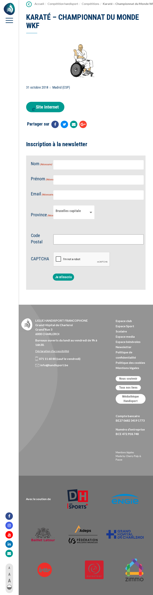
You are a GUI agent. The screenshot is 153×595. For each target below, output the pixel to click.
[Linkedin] (11, 544)
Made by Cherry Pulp (127, 456)
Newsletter (124, 347)
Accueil (39, 3)
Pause (119, 459)
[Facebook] (11, 516)
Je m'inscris (63, 277)
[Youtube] (11, 535)
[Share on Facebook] (55, 124)
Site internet (47, 107)
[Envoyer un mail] (73, 124)
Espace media (125, 336)
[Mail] (11, 553)
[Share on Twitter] (64, 124)
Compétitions (90, 3)
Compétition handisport (63, 3)
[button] (9, 587)
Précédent (29, 4)
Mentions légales (127, 368)
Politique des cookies (130, 362)
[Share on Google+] (83, 124)
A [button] (9, 568)
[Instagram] (11, 525)
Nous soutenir (128, 378)
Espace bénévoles (128, 341)
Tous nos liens (128, 387)
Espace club (124, 321)
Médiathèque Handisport (130, 399)
